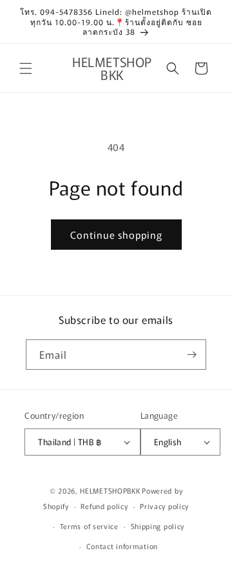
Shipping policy (158, 526)
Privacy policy (164, 506)
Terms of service (89, 526)
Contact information (122, 546)
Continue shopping (116, 234)
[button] (26, 68)
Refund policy (104, 506)
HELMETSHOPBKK (110, 490)
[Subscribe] (191, 354)
